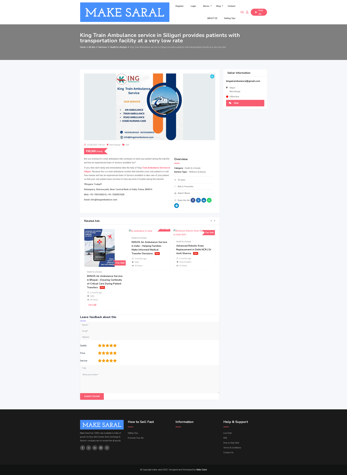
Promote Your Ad (135, 438)
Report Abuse (184, 193)
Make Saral (201, 469)
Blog (218, 6)
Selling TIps (133, 433)
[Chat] (242, 12)
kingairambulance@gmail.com (243, 81)
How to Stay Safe (231, 443)
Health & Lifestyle (192, 168)
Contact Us (228, 452)
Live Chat (227, 433)
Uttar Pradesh (185, 262)
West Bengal (114, 145)
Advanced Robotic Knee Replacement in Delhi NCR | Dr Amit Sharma (193, 249)
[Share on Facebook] (193, 200)
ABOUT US (212, 18)
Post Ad (261, 12)
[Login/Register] (247, 12)
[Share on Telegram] (176, 205)
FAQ (225, 438)
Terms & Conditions (232, 447)
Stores (206, 6)
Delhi (92, 296)
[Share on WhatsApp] (209, 200)
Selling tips (229, 18)
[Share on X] (198, 200)
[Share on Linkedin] (203, 200)
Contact (231, 6)
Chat (236, 103)
